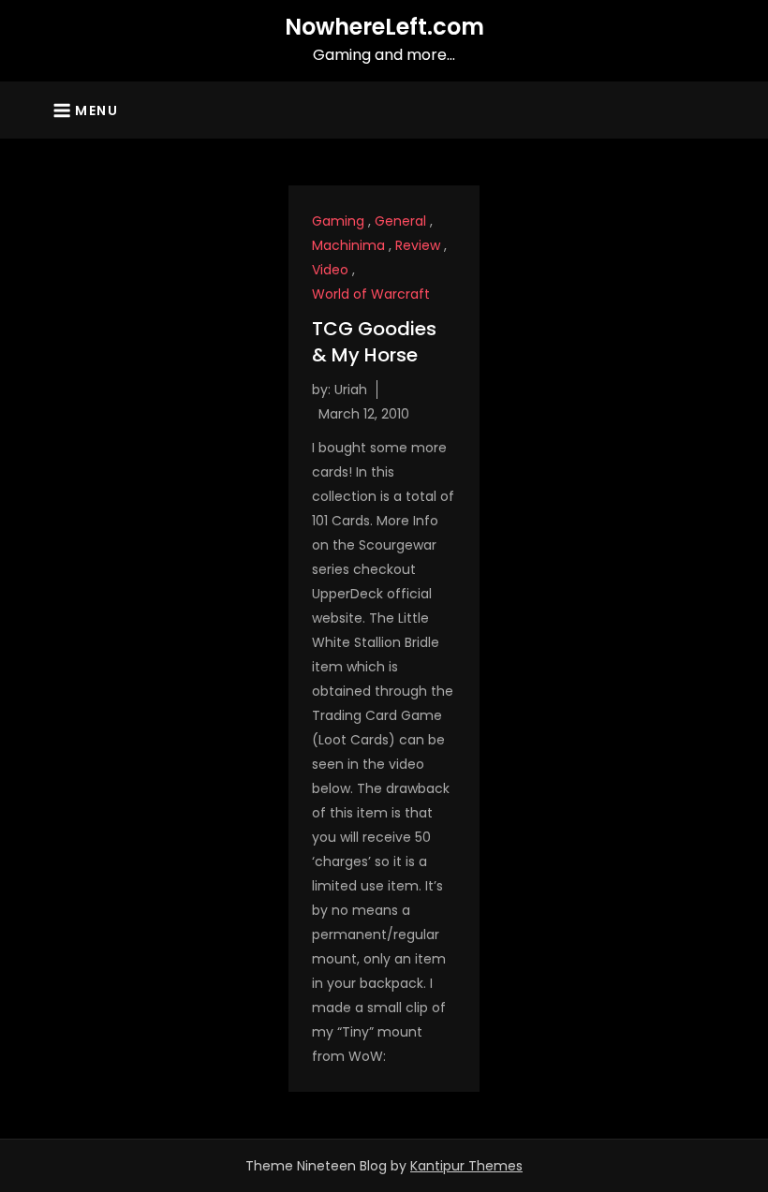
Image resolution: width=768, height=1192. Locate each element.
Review (417, 245)
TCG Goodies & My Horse (374, 342)
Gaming (338, 221)
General (400, 221)
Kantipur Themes (466, 1165)
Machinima (348, 245)
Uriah (350, 389)
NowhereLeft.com (384, 26)
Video (330, 269)
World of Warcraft (371, 294)
